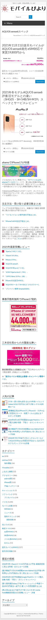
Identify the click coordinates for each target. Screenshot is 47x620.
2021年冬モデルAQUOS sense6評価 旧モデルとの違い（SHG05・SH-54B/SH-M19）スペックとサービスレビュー (23, 97)
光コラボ (5, 524)
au (3, 456)
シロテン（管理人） (12, 78)
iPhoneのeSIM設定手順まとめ (17, 221)
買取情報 (9, 520)
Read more (40, 81)
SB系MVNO (9, 535)
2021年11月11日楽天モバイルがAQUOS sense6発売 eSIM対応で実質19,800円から (23, 48)
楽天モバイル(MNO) (12, 81)
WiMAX (7, 509)
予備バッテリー (10, 486)
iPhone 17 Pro (11, 260)
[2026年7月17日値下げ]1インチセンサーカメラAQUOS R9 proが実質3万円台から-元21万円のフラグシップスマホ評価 (26, 440)
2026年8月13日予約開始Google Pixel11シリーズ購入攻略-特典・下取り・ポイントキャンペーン (26, 422)
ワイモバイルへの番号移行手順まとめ (21, 215)
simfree (5, 460)
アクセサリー (7, 475)
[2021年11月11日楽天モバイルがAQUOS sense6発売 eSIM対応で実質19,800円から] (23, 57)
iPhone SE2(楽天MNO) (14, 280)
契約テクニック (10, 516)
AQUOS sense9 (12, 264)
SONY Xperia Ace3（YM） (16, 272)
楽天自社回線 (7, 551)
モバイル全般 (9, 152)
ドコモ (4, 502)
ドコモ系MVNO (10, 539)
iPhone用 (7, 482)
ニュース (7, 513)
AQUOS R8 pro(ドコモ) (15, 268)
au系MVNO (9, 532)
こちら (18, 238)
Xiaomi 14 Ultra (12, 255)
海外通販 (7, 463)
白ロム (7, 543)
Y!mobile (5, 468)
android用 (8, 478)
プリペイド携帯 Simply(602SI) (17, 289)
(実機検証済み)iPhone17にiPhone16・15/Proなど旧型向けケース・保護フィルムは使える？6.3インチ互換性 (26, 413)
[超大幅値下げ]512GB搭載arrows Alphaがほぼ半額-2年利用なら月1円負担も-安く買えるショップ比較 (26, 431)
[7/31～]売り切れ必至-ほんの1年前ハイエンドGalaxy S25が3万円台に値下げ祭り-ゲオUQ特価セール (26, 404)
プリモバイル (9, 497)
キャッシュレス (8, 490)
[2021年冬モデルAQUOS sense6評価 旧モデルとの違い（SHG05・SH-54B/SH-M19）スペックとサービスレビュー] (23, 108)
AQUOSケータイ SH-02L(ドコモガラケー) (22, 284)
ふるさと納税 (7, 471)
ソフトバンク (7, 494)
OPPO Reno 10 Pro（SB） (16, 276)
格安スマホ (6, 528)
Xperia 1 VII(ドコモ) (13, 251)
